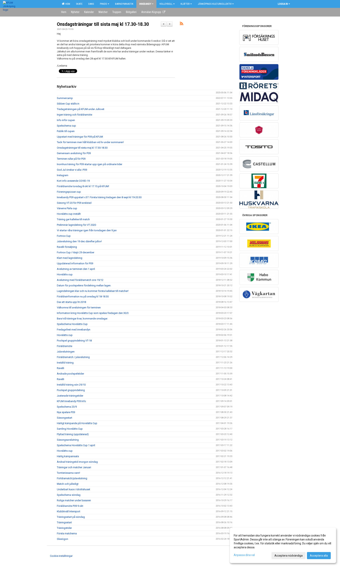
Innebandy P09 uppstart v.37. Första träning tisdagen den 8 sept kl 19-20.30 (99, 197)
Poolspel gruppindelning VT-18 (74, 340)
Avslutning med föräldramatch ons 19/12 (80, 279)
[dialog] (283, 545)
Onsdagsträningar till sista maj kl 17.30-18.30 (103, 24)
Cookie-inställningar (61, 555)
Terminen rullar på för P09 (71, 158)
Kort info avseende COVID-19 (73, 180)
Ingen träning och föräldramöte (74, 114)
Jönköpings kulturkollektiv (215, 3)
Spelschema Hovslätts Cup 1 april (76, 445)
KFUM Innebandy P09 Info (71, 401)
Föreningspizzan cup (69, 191)
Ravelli (60, 368)
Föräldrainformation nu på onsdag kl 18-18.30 (83, 296)
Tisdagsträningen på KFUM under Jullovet (80, 109)
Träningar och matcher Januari (74, 467)
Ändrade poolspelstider (70, 373)
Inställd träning (65, 362)
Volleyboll (166, 3)
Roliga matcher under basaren (74, 500)
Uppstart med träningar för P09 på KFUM (80, 136)
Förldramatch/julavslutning (72, 478)
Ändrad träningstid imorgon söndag (77, 461)
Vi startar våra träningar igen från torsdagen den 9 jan (87, 230)
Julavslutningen (66, 351)
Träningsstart (64, 522)
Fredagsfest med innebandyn (73, 329)
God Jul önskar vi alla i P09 (72, 169)
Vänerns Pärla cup (67, 208)
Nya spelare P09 (66, 412)
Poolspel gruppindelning (71, 390)
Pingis (103, 3)
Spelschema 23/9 (67, 406)
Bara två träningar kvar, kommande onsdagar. (82, 318)
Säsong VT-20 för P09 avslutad (74, 202)
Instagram (62, 175)
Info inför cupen (66, 120)
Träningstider (64, 527)
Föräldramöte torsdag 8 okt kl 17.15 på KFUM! (83, 186)
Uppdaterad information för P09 (75, 263)
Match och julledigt (68, 483)
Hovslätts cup (65, 274)
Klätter (185, 3)
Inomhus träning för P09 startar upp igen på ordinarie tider (89, 164)
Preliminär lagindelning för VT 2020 (76, 224)
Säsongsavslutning (68, 439)
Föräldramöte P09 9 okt (70, 505)
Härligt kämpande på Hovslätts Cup (77, 423)
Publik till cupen (66, 131)
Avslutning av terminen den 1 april (76, 268)
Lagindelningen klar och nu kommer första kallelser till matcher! (92, 291)
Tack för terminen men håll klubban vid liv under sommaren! (90, 142)
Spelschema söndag (68, 494)
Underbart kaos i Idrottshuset (73, 489)
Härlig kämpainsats (68, 456)
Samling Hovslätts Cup (70, 428)
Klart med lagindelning (69, 257)
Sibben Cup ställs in (68, 103)
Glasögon (62, 538)
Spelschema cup (66, 125)
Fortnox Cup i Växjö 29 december (75, 252)
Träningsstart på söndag (71, 516)
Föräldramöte (64, 346)
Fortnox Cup (64, 235)
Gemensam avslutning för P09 (74, 153)
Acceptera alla (319, 555)
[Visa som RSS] (181, 24)
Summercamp (65, 98)
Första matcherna (67, 533)
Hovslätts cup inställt (69, 213)
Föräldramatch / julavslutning (73, 357)
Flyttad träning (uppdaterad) (73, 434)
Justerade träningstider (70, 395)
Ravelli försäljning (67, 246)
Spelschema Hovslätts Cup (72, 324)
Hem (67, 3)
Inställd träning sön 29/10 (71, 384)
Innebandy (145, 3)
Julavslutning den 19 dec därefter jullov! (79, 241)
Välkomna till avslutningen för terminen (79, 307)
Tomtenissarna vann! (68, 472)
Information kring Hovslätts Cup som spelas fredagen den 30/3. (93, 313)
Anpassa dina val (244, 555)
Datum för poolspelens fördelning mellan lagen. (84, 285)
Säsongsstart (64, 417)
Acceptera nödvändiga (288, 555)
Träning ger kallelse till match (73, 219)
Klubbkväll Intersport (68, 511)
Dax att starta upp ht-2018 (71, 302)
